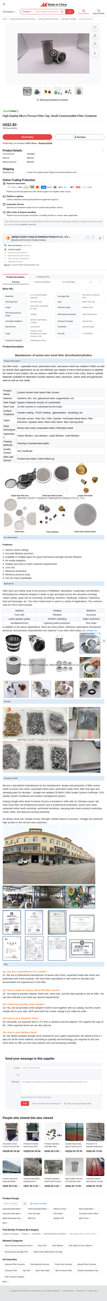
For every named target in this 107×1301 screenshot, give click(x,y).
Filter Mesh (58, 1213)
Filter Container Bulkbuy (14, 1276)
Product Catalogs (39, 1203)
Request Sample (45, 143)
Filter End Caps (34, 1213)
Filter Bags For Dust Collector (80, 1245)
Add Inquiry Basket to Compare (54, 99)
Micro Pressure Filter (63, 1270)
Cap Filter (26, 1270)
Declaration (80, 1291)
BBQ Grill (31, 1218)
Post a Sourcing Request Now (77, 1103)
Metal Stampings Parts (12, 1218)
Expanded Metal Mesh (11, 1209)
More (5, 1281)
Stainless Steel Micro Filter (88, 1270)
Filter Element (57, 1245)
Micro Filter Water (43, 1270)
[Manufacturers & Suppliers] (53, 4)
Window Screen (60, 1209)
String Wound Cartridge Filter (16, 1252)
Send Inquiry (27, 137)
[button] (96, 281)
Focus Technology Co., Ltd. (36, 1291)
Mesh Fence (84, 1218)
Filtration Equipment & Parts (48, 19)
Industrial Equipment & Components (22, 19)
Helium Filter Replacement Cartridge (48, 1252)
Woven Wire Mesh (86, 1209)
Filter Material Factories (39, 1264)
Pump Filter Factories (63, 1264)
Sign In (6, 265)
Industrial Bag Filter (86, 19)
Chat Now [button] (81, 137)
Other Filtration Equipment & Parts (18, 1245)
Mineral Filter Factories (87, 1264)
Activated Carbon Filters (88, 1213)
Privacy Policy (92, 1291)
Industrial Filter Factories (15, 1264)
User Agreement (68, 1291)
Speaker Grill (59, 1218)
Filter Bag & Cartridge (68, 19)
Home (5, 19)
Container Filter (11, 1270)
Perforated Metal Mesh (37, 1209)
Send (25, 1103)
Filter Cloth (42, 1245)
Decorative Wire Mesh (11, 1213)
